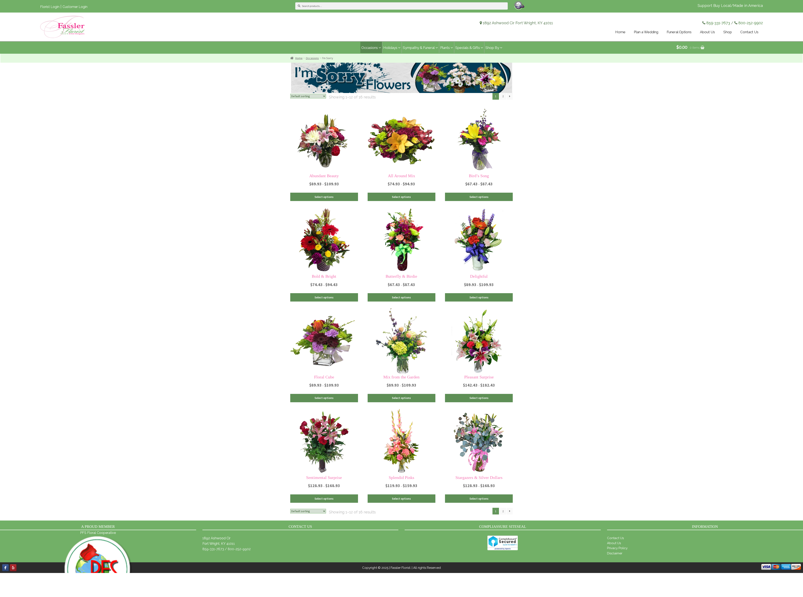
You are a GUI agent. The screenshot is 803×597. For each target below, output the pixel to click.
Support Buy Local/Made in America (730, 5)
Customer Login (75, 7)
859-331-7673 (718, 23)
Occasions (312, 58)
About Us (614, 543)
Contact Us (615, 538)
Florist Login (49, 7)
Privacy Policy (617, 548)
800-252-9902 (750, 23)
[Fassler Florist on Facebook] (5, 567)
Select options (324, 197)
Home (299, 58)
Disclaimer (614, 553)
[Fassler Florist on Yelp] (13, 567)
